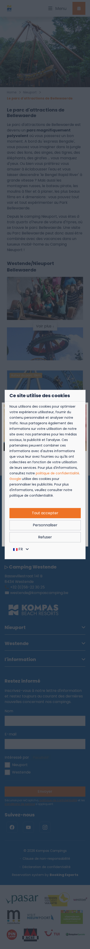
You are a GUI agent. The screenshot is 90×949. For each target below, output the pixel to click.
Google (15, 478)
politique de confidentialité (57, 473)
